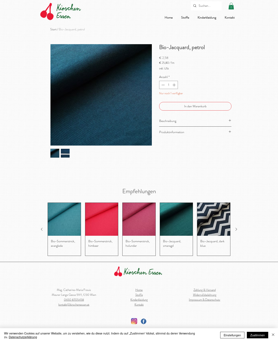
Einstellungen (232, 335)
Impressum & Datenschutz (204, 299)
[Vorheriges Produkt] (41, 229)
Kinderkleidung (139, 299)
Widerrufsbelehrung (204, 295)
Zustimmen (257, 335)
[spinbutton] (168, 85)
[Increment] (174, 85)
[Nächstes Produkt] (236, 229)
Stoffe (139, 295)
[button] (231, 6)
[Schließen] (273, 335)
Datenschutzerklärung (23, 337)
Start (53, 29)
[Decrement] (162, 85)
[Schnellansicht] (64, 219)
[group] (139, 229)
